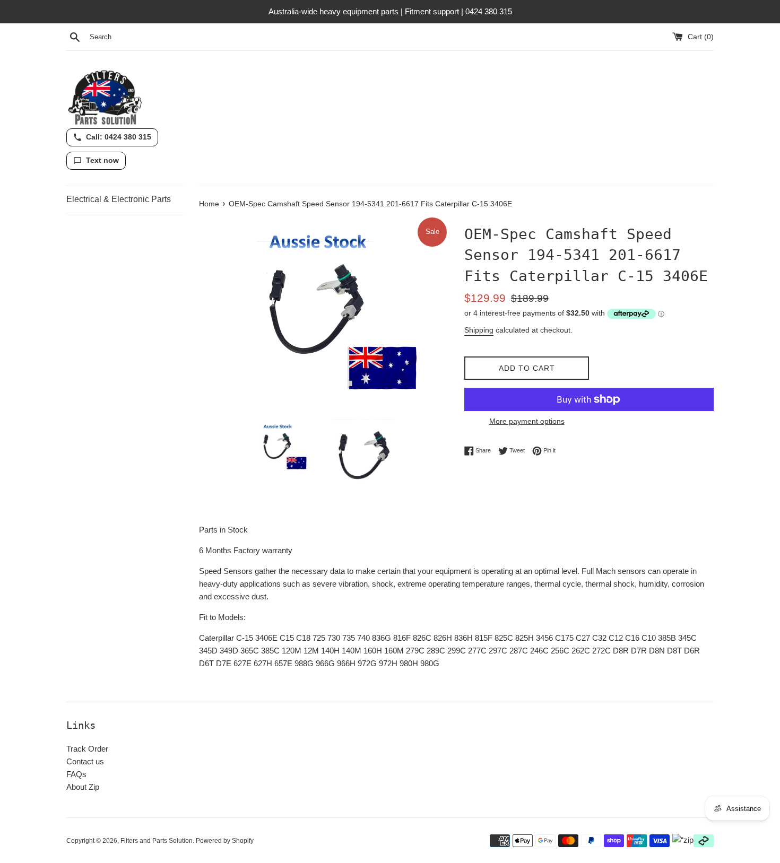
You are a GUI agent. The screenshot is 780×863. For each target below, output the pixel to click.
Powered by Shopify (225, 840)
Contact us (85, 761)
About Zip (82, 786)
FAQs (76, 774)
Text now (102, 160)
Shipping (478, 330)
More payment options (527, 421)
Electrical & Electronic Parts (118, 199)
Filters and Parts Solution (156, 840)
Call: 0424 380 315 (118, 137)
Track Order (87, 748)
